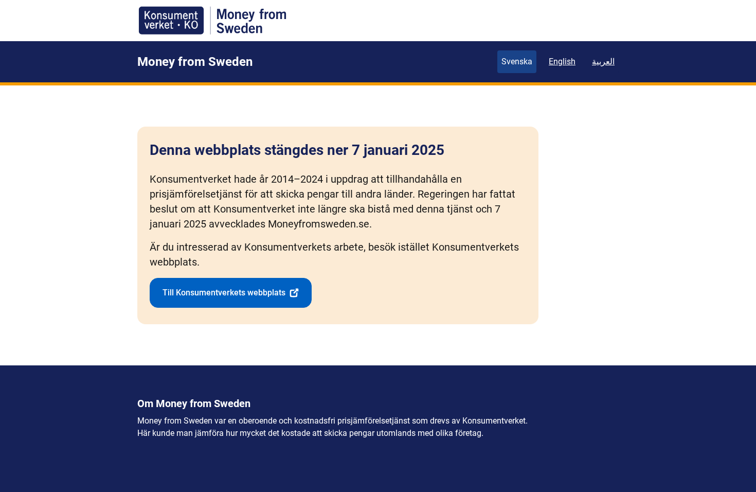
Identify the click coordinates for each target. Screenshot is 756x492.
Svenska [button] (516, 61)
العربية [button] (603, 61)
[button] (231, 293)
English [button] (562, 61)
